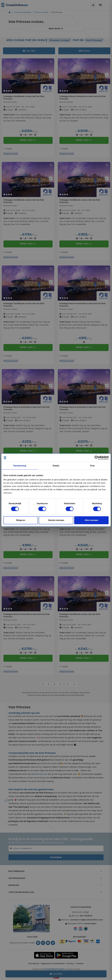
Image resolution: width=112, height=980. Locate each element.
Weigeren (20, 520)
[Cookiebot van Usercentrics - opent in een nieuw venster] (97, 458)
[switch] (42, 509)
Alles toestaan (91, 520)
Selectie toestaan (56, 520)
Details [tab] (56, 465)
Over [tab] (92, 465)
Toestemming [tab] (19, 465)
